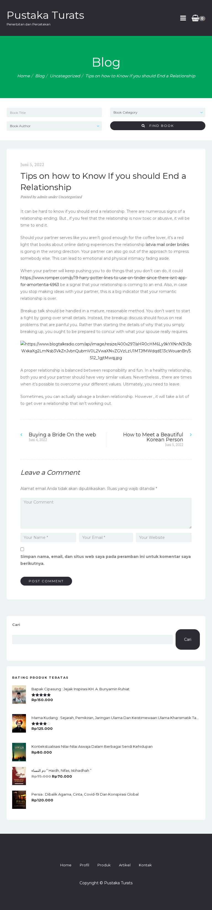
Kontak (145, 865)
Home (23, 75)
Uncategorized (65, 75)
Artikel (125, 865)
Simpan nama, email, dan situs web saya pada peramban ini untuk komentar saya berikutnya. (105, 560)
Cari (16, 624)
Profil (84, 865)
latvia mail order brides (167, 244)
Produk (104, 865)
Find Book (159, 126)
